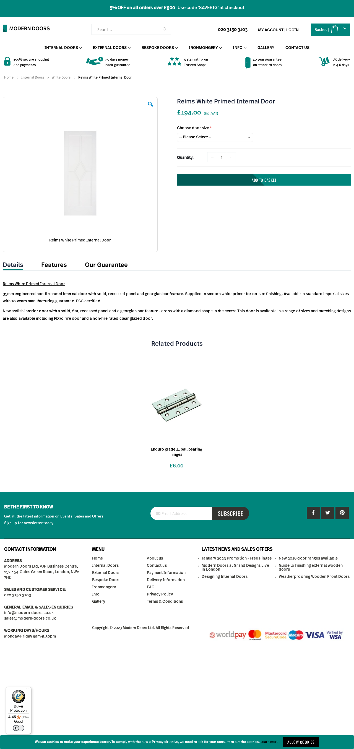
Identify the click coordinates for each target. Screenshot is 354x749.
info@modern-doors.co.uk (29, 613)
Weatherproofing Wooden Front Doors (314, 577)
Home (9, 77)
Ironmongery (104, 587)
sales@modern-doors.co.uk (30, 618)
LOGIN (292, 30)
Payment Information (166, 573)
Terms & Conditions (165, 602)
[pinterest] (327, 513)
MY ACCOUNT (270, 30)
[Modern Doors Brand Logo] (26, 28)
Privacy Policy (160, 594)
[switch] (18, 728)
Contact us (157, 566)
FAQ (151, 587)
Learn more (269, 741)
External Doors (105, 573)
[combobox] (131, 29)
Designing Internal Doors (225, 577)
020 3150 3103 (233, 29)
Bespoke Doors (106, 580)
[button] (150, 108)
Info (96, 594)
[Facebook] (313, 513)
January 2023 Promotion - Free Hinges (236, 558)
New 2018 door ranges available (308, 558)
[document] (177, 742)
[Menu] (28, 690)
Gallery (98, 602)
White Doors (61, 77)
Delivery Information (166, 580)
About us (155, 558)
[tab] (17, 265)
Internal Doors (32, 77)
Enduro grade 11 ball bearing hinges (176, 452)
